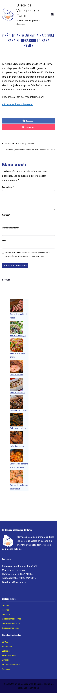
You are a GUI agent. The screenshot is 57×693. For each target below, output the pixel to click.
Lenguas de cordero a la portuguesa (19, 466)
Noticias (5, 605)
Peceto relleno (16, 375)
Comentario (8, 187)
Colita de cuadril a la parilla (19, 316)
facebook (30, 121)
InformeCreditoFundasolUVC (17, 104)
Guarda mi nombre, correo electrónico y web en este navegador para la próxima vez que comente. (27, 254)
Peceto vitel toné (17, 392)
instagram (30, 127)
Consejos (6, 614)
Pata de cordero (17, 446)
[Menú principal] (53, 14)
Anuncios (6, 669)
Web (4, 240)
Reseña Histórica (9, 655)
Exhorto (5, 660)
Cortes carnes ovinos (11, 623)
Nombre (6, 215)
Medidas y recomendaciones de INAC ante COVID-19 (29, 150)
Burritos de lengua (18, 335)
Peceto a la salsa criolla (17, 355)
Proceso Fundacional (11, 664)
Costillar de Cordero (19, 410)
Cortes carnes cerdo (10, 628)
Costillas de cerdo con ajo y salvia (19, 143)
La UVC (5, 642)
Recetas (5, 610)
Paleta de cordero (18, 428)
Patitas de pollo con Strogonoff (19, 487)
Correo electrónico (10, 228)
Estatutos (6, 651)
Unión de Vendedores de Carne (28, 10)
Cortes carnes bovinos (11, 619)
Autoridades (7, 646)
